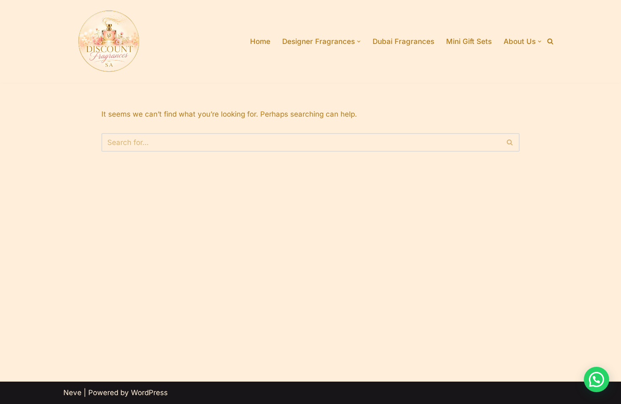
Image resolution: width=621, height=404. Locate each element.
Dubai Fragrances (403, 41)
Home (260, 41)
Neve (72, 392)
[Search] (550, 41)
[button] (359, 42)
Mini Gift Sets (469, 41)
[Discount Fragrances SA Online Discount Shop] (109, 41)
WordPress (149, 392)
